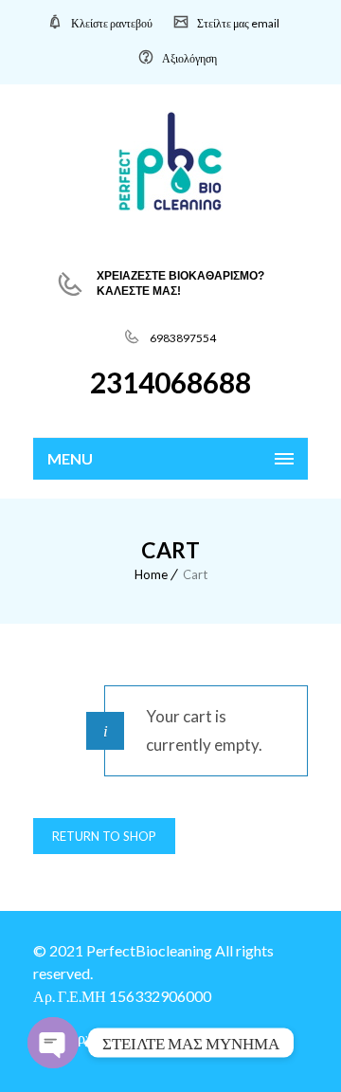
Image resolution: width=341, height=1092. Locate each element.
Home (151, 574)
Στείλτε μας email (238, 23)
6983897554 (182, 338)
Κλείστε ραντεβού (112, 23)
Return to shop (104, 836)
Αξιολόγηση (189, 58)
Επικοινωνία (238, 1037)
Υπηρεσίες (155, 1037)
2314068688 (170, 382)
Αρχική (88, 1037)
